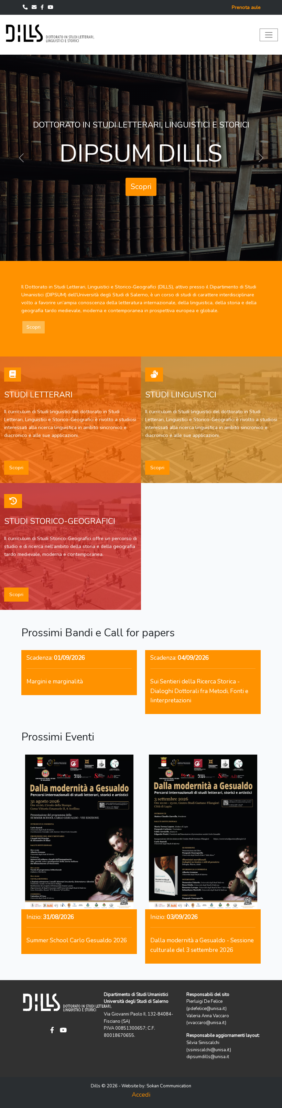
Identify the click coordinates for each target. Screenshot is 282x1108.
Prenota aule (246, 7)
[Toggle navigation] (269, 35)
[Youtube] (50, 7)
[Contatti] (25, 7)
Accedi (141, 1094)
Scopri (141, 180)
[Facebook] (42, 7)
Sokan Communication (169, 1086)
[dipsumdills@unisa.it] (34, 7)
